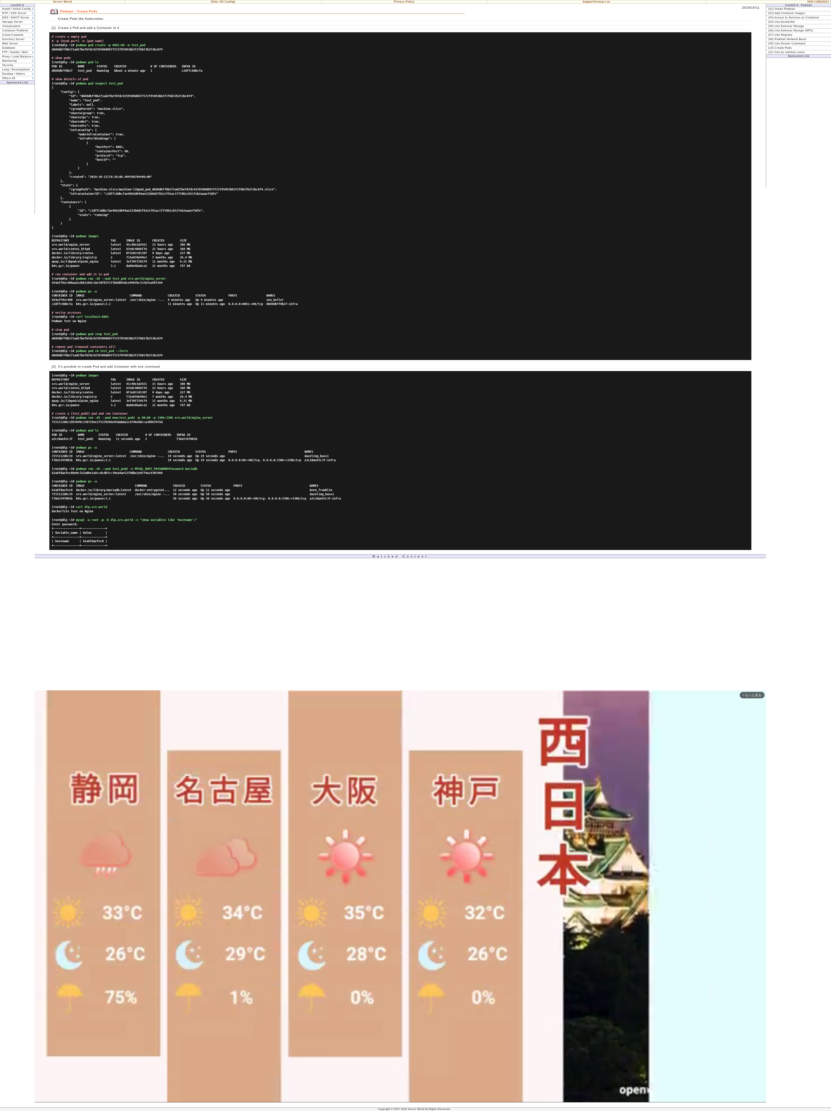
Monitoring (9, 60)
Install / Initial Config (16, 8)
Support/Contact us (596, 1)
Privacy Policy (404, 1)
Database (8, 47)
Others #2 (9, 78)
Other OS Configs (223, 1)
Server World (62, 1)
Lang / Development (16, 69)
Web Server (10, 43)
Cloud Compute (13, 34)
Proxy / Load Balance (17, 56)
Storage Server (12, 21)
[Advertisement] (17, 149)
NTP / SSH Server (14, 13)
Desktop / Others (13, 73)
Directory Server (13, 39)
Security (7, 65)
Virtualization (11, 26)
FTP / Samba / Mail (15, 52)
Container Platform (15, 30)
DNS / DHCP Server (15, 17)
